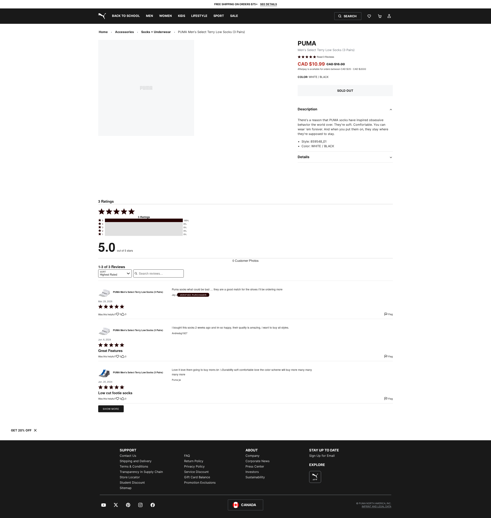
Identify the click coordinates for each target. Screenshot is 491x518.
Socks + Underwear (156, 32)
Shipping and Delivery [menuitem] (136, 461)
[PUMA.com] (101, 16)
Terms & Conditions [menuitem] (134, 466)
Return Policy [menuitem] (193, 461)
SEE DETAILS (268, 4)
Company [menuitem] (253, 456)
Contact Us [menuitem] (128, 456)
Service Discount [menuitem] (196, 472)
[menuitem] (126, 16)
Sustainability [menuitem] (255, 477)
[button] (143, 220)
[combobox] (115, 273)
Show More (111, 408)
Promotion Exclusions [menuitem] (200, 482)
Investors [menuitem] (252, 472)
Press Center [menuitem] (255, 466)
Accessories (124, 32)
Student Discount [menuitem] (132, 482)
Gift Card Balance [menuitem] (197, 477)
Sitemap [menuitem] (126, 488)
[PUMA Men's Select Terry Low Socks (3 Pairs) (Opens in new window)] (104, 293)
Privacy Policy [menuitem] (194, 466)
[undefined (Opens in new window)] (315, 477)
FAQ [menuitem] (187, 456)
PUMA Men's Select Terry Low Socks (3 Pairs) (138, 292)
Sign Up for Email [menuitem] (322, 456)
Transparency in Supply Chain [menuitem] (141, 472)
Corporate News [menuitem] (257, 461)
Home (103, 32)
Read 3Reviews (325, 56)
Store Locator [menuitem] (130, 477)
